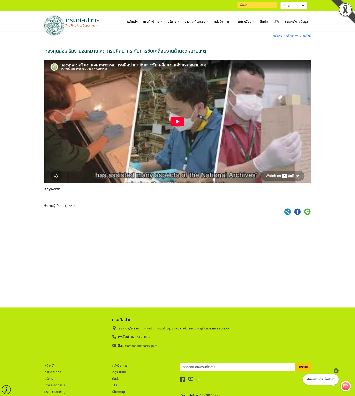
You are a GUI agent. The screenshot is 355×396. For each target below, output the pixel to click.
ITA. (276, 21)
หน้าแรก (277, 35)
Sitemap (118, 391)
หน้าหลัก (132, 21)
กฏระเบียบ (119, 372)
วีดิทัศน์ (307, 35)
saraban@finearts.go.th (142, 346)
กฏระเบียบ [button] (245, 21)
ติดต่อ (264, 21)
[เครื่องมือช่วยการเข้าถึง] (6, 390)
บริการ (48, 378)
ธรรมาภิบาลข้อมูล (296, 21)
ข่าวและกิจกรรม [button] (195, 21)
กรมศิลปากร (52, 372)
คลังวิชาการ (292, 35)
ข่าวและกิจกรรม (54, 385)
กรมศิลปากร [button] (151, 21)
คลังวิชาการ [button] (222, 21)
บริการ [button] (172, 21)
